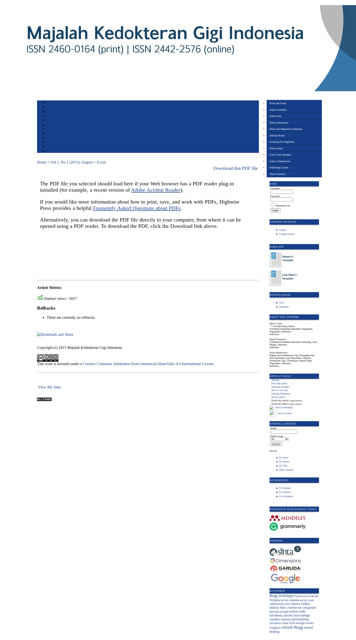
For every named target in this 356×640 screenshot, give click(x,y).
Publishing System (279, 167)
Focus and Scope (278, 103)
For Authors (285, 492)
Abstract (275, 380)
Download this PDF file (235, 168)
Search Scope (276, 436)
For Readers (285, 488)
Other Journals (286, 469)
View (281, 302)
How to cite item (279, 390)
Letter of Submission (280, 161)
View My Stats (49, 387)
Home (50, 103)
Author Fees (275, 116)
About (50, 107)
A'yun (101, 162)
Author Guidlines (278, 109)
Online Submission (279, 122)
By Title (283, 465)
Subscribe (284, 306)
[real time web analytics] (44, 400)
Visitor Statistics (278, 174)
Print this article (279, 383)
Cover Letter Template (280, 154)
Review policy (278, 397)
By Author (284, 461)
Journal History (55, 146)
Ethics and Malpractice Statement (286, 129)
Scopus (282, 230)
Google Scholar (286, 234)
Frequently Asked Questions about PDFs (137, 208)
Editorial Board (277, 135)
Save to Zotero (284, 413)
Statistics (52, 138)
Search (50, 120)
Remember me (283, 205)
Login (50, 111)
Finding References (280, 393)
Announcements (55, 133)
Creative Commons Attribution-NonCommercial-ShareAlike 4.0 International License (148, 364)
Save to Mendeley (284, 407)
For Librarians (286, 496)
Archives (51, 129)
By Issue (283, 457)
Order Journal (276, 148)
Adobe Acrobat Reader (155, 190)
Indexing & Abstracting (59, 142)
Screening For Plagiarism (282, 141)
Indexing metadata (280, 387)
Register (51, 116)
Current (51, 124)
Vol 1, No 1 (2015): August (72, 162)
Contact (51, 151)
